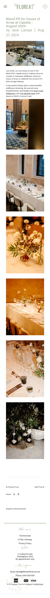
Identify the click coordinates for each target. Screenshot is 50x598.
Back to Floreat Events (17, 509)
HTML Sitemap (25, 540)
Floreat (14, 584)
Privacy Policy (25, 544)
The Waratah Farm (27, 94)
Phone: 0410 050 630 (25, 576)
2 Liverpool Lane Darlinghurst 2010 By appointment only (25, 556)
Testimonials (25, 536)
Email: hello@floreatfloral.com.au (25, 572)
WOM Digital (38, 584)
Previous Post (13, 487)
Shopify (29, 584)
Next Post (39, 487)
